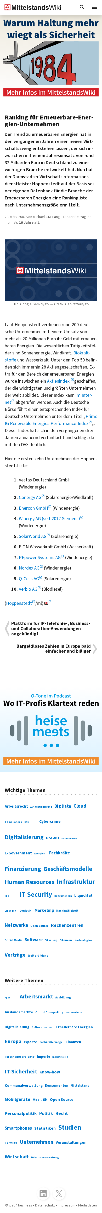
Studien (69, 1127)
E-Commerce (69, 838)
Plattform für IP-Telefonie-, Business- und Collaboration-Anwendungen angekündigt (50, 628)
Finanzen (73, 1042)
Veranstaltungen (71, 1142)
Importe (43, 1056)
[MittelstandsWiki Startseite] (30, 7)
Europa (13, 1041)
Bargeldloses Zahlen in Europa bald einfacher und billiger (53, 649)
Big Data (62, 806)
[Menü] (94, 7)
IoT (7, 896)
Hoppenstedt (19, 603)
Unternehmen (36, 1142)
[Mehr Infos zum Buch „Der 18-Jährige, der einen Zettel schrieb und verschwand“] (51, 57)
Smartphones (18, 1128)
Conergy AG (30, 497)
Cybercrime (50, 821)
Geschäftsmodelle (67, 869)
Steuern (66, 940)
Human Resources (29, 882)
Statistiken (45, 1128)
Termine (11, 1143)
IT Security (36, 894)
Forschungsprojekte (20, 1057)
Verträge (15, 955)
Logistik (25, 911)
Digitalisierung (24, 837)
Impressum (66, 1205)
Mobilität (40, 1099)
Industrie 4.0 (60, 1057)
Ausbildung (63, 997)
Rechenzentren (67, 925)
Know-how (49, 1072)
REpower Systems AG (40, 557)
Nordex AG (29, 568)
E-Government (18, 853)
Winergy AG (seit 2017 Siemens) (49, 518)
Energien (39, 853)
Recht (61, 1113)
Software (34, 940)
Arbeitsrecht (16, 806)
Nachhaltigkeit (67, 911)
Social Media (13, 940)
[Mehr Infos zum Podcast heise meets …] (51, 729)
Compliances (13, 822)
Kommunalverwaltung (24, 1085)
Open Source (39, 926)
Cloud (79, 806)
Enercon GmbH (33, 508)
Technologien (83, 940)
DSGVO (52, 838)
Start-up (51, 940)
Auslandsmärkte (19, 1012)
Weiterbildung (38, 956)
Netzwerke (16, 925)
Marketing (44, 910)
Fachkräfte (59, 853)
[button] (82, 7)
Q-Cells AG (29, 579)
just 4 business (20, 1205)
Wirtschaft (17, 1156)
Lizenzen (10, 911)
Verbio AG (28, 589)
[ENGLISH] (48, 603)
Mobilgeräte (17, 1099)
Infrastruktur (76, 882)
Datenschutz (74, 1012)
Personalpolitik (21, 1113)
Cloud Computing (49, 1012)
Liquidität (83, 895)
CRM (26, 822)
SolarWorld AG (33, 536)
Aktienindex (59, 381)
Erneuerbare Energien (74, 1027)
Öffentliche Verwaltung (45, 1157)
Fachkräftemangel (51, 1042)
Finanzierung (23, 869)
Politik (46, 1113)
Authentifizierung (41, 807)
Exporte (30, 1042)
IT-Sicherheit (21, 1072)
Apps (7, 997)
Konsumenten (63, 896)
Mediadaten (87, 1205)
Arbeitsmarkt (36, 997)
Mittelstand (80, 1085)
